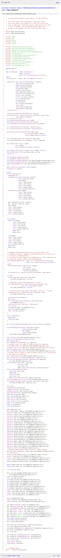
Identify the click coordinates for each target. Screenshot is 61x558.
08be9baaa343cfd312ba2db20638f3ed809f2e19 (39, 8)
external (13, 8)
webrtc (19, 8)
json (58, 555)
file (34, 13)
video (3, 10)
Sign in (57, 2)
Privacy (14, 555)
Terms (18, 555)
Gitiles (9, 555)
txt (54, 555)
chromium (5, 8)
